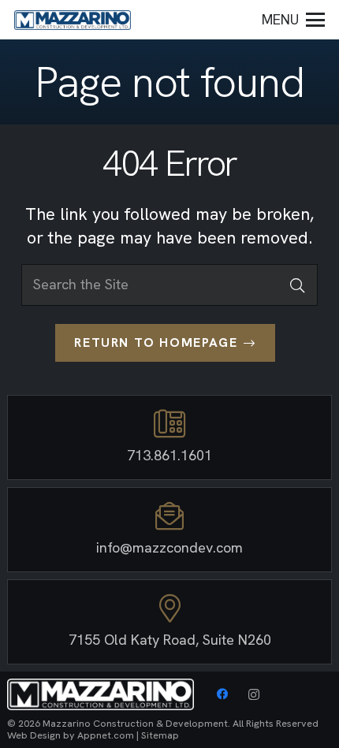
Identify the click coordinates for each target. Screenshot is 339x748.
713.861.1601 (169, 455)
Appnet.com (105, 735)
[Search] (297, 284)
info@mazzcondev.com (169, 547)
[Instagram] (254, 694)
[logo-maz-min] (72, 20)
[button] (294, 19)
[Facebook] (222, 694)
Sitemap (160, 735)
